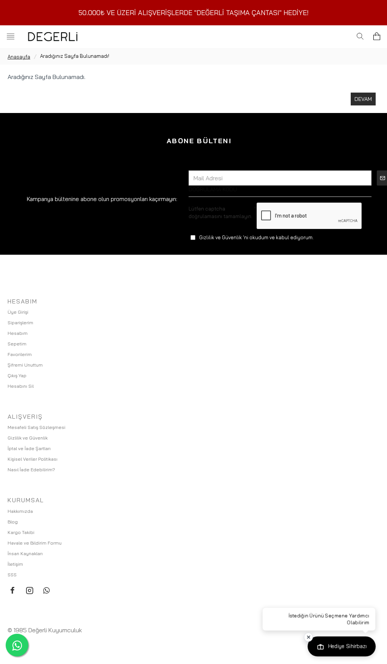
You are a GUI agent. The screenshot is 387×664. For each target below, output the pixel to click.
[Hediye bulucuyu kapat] (308, 637)
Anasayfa (19, 57)
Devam (363, 99)
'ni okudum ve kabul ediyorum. (256, 237)
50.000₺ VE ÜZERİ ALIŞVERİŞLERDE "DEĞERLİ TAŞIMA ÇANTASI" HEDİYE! (194, 12)
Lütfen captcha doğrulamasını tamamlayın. (220, 212)
